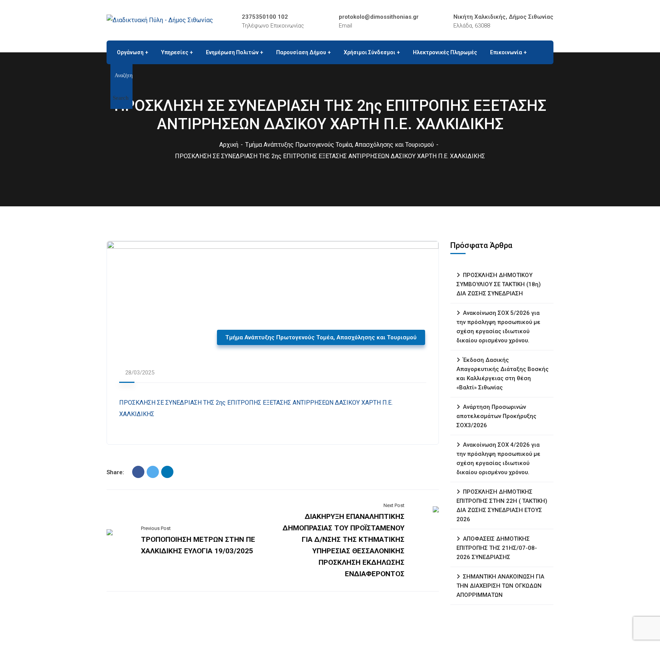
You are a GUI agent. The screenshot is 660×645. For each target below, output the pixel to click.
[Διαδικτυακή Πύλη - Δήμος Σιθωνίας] (160, 20)
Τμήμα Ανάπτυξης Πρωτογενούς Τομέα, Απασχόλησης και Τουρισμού (339, 144)
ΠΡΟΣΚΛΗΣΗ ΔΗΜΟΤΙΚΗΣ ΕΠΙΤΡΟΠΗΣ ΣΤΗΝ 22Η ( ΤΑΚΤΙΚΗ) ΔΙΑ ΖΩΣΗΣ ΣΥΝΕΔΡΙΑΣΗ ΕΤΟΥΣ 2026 (501, 505)
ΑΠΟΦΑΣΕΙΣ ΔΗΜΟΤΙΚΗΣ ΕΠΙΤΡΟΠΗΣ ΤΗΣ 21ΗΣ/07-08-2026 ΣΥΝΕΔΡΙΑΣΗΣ (496, 548)
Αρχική (228, 144)
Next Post (393, 505)
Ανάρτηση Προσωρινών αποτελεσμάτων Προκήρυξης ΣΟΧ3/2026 (496, 416)
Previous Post (156, 528)
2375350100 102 (265, 16)
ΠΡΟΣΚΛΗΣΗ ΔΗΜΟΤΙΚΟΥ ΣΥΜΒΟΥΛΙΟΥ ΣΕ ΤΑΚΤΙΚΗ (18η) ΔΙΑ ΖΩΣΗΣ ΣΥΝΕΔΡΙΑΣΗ (498, 284)
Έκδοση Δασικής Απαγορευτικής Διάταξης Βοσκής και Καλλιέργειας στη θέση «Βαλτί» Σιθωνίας (502, 374)
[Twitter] (153, 472)
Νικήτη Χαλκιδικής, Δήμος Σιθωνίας (503, 16)
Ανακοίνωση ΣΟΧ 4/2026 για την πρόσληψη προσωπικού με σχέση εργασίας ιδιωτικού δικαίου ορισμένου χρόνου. (498, 458)
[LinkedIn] (167, 472)
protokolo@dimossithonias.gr (379, 16)
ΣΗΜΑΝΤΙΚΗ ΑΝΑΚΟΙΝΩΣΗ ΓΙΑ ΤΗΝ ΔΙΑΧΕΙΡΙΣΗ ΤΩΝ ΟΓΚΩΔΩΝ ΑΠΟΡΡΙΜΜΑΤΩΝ (500, 585)
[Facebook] (138, 472)
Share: (115, 472)
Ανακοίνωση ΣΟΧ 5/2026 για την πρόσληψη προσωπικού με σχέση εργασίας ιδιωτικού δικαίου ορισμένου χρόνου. (498, 327)
